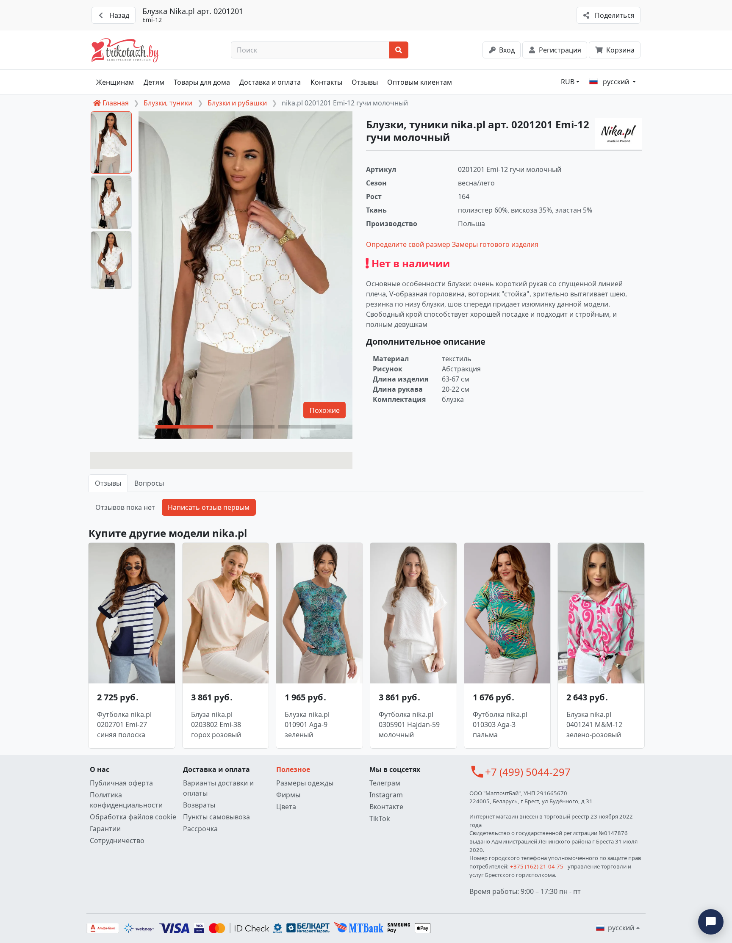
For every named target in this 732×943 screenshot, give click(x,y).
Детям (154, 82)
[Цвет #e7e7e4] (221, 460)
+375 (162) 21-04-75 (536, 866)
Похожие (325, 410)
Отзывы (365, 82)
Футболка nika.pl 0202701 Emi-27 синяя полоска (124, 724)
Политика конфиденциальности (126, 800)
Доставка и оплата (270, 82)
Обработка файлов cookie (133, 816)
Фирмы (288, 794)
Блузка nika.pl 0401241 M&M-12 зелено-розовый (594, 724)
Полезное (293, 769)
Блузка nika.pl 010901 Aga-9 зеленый (307, 724)
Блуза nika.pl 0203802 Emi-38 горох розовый (216, 724)
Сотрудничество (117, 840)
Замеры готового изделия (495, 244)
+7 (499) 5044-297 (528, 772)
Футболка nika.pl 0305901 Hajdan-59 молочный (409, 724)
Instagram (386, 794)
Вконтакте (386, 806)
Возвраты (199, 805)
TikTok (379, 818)
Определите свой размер (408, 244)
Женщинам (115, 82)
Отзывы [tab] (108, 483)
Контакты (326, 82)
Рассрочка (200, 828)
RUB (567, 81)
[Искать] (398, 49)
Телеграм (384, 783)
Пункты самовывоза (216, 816)
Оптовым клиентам (419, 82)
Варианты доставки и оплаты (218, 788)
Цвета (286, 806)
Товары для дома (202, 82)
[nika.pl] (618, 133)
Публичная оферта (121, 783)
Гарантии (105, 828)
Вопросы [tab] (149, 483)
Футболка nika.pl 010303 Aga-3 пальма (500, 724)
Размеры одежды (304, 783)
